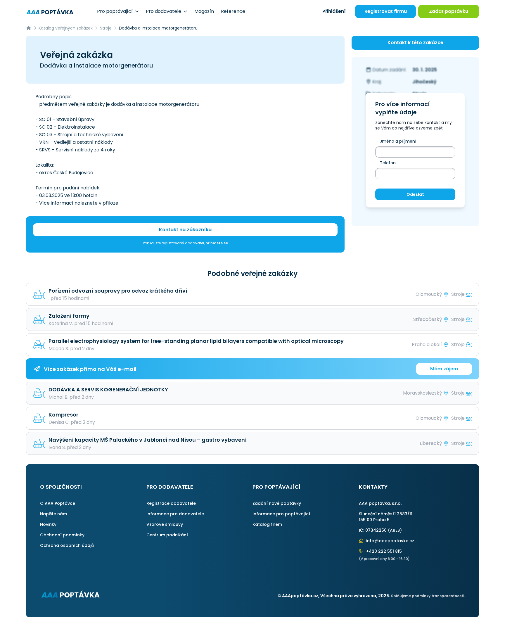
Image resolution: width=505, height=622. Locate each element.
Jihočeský (424, 81)
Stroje (106, 28)
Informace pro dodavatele (175, 514)
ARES (395, 530)
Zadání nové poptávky (276, 503)
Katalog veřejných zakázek (66, 28)
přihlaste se (216, 243)
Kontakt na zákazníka (185, 229)
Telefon (388, 163)
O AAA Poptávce (57, 503)
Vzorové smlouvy (164, 524)
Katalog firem (267, 524)
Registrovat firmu (385, 11)
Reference (233, 11)
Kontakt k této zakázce (415, 42)
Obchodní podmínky (62, 535)
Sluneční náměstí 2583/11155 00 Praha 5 (385, 517)
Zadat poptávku (448, 11)
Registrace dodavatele (171, 503)
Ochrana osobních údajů (67, 545)
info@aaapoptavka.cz (389, 541)
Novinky (48, 524)
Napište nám (53, 514)
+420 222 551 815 (383, 551)
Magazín (204, 11)
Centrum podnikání (167, 535)
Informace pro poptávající (281, 514)
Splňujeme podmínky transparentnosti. (428, 595)
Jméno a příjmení (398, 141)
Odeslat (415, 194)
